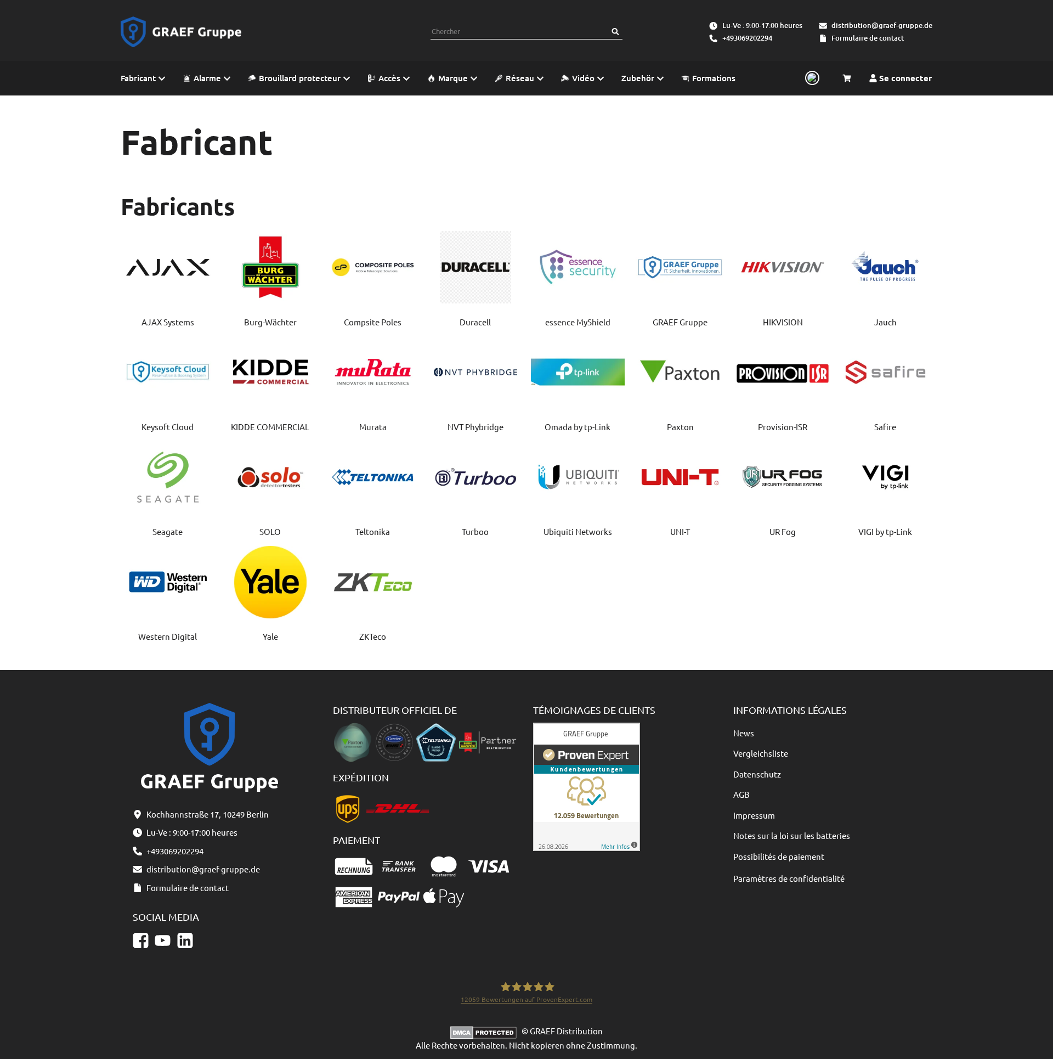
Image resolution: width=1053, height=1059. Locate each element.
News (743, 733)
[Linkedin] (185, 940)
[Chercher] (615, 31)
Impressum (754, 815)
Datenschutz (757, 774)
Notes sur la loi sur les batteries (791, 835)
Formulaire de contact (867, 38)
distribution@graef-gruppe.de (881, 25)
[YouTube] (163, 940)
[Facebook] (141, 940)
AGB (741, 794)
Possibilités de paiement (778, 856)
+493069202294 (747, 38)
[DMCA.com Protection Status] (486, 1031)
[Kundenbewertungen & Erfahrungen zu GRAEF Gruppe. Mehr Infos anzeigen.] (586, 785)
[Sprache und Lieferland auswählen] (810, 78)
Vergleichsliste (760, 753)
